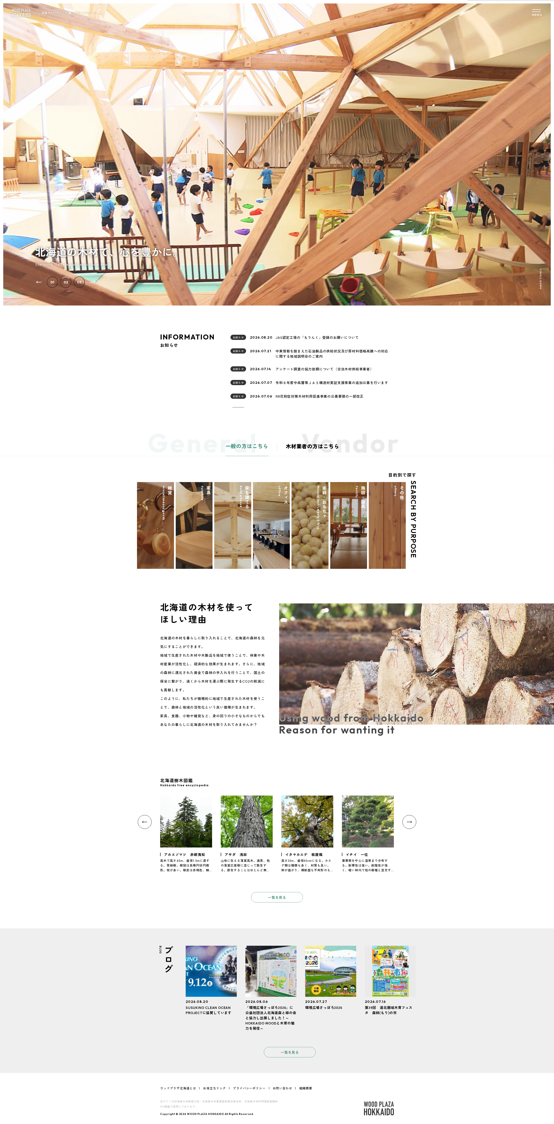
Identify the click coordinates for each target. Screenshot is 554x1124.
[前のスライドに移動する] (39, 282)
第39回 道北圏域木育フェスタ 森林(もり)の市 (388, 1010)
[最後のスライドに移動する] (145, 822)
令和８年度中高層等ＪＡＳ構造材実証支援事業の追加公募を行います (331, 382)
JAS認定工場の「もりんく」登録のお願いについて (317, 337)
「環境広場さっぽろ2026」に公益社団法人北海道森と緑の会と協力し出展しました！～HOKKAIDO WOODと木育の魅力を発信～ (270, 1018)
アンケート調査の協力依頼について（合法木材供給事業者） (324, 368)
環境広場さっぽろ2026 (323, 1007)
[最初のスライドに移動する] (93, 282)
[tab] (52, 282)
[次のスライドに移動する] (409, 822)
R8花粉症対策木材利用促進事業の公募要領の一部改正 (319, 396)
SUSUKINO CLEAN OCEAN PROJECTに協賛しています (209, 1010)
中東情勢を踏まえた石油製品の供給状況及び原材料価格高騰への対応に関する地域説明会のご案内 (331, 353)
